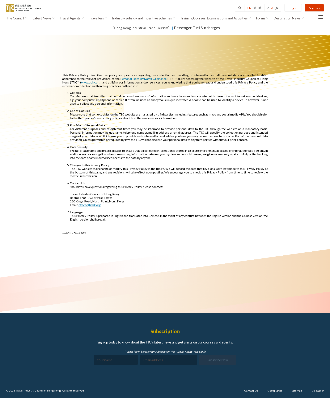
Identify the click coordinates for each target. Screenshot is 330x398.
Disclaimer (318, 390)
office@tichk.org (89, 205)
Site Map (297, 390)
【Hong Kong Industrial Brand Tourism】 (140, 28)
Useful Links (275, 390)
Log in (293, 8)
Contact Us (251, 390)
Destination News (287, 18)
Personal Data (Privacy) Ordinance (143, 78)
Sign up (314, 8)
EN (249, 8)
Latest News (41, 18)
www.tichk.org (90, 82)
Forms (260, 18)
